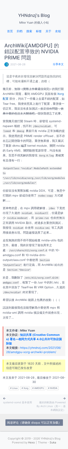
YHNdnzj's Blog (34, 15)
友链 (58, 31)
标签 (39, 31)
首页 (10, 31)
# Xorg (25, 388)
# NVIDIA (52, 388)
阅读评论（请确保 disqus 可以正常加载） (34, 422)
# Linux (14, 388)
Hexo (31, 442)
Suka (53, 442)
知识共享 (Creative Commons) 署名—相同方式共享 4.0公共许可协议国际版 (34, 339)
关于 (48, 31)
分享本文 (58, 64)
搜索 (29, 31)
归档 (19, 31)
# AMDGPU (38, 388)
